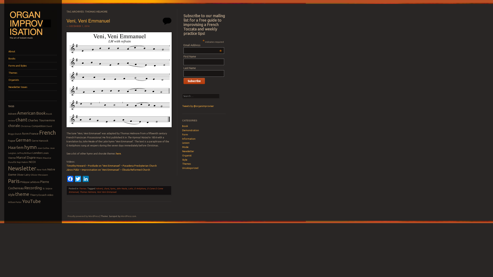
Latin (130, 188)
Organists (13, 80)
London (37, 152)
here (118, 153)
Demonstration (190, 130)
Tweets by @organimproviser (198, 106)
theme (22, 194)
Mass (39, 157)
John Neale (121, 188)
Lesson (185, 143)
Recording (33, 188)
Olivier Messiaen (39, 175)
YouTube (31, 201)
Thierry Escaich (38, 195)
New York (42, 169)
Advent (12, 113)
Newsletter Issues (17, 87)
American (26, 113)
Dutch (18, 134)
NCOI (32, 162)
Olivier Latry (23, 174)
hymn (30, 147)
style (11, 194)
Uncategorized (190, 168)
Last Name (190, 68)
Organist (187, 155)
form (25, 133)
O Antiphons (140, 188)
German (23, 140)
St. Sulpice (47, 188)
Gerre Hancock (40, 140)
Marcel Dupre (26, 157)
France (34, 133)
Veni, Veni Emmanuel (88, 20)
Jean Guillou (43, 148)
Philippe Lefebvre (30, 182)
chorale (14, 126)
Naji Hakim (22, 162)
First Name (190, 56)
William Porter (15, 202)
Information (188, 139)
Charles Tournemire (41, 120)
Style (184, 160)
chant (21, 119)
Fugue (11, 140)
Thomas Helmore (88, 192)
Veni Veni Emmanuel (106, 192)
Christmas (26, 126)
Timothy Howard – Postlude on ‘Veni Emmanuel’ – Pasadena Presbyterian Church (111, 165)
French (47, 132)
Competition (39, 126)
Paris (14, 181)
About (11, 51)
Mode (185, 147)
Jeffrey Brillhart (24, 153)
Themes (12, 73)
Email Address (203, 45)
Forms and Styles (17, 65)
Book (41, 113)
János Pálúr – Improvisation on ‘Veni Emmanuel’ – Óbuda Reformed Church (108, 169)
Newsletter (22, 168)
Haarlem (16, 147)
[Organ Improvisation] (32, 40)
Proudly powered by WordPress (83, 216)
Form (185, 134)
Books (11, 58)
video (50, 195)
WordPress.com (128, 216)
